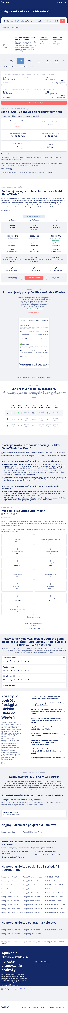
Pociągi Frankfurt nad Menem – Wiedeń (36, 893)
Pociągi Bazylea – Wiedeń (9, 905)
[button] (41, 21)
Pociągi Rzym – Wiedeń (9, 881)
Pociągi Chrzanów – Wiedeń (10, 934)
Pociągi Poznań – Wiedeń (9, 897)
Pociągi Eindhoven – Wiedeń (54, 897)
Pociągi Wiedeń (26, 942)
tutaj (49, 377)
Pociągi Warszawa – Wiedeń (32, 877)
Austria (16, 942)
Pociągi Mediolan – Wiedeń (32, 881)
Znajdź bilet (17, 126)
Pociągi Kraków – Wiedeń (53, 901)
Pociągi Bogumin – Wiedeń (32, 934)
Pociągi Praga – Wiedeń (31, 885)
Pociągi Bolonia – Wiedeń (31, 897)
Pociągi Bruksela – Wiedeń (32, 889)
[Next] (64, 61)
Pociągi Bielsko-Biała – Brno (32, 913)
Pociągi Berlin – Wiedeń (52, 877)
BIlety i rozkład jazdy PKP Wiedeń (13, 857)
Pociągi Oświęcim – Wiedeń (32, 930)
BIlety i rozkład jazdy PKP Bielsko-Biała (47, 854)
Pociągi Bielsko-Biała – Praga (32, 832)
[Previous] (7, 406)
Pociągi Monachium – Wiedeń (11, 885)
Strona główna (6, 942)
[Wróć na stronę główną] (5, 2)
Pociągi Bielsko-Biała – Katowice (12, 913)
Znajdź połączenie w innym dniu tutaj (34, 365)
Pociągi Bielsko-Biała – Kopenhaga (56, 905)
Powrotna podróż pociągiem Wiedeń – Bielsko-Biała (15, 852)
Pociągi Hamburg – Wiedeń (54, 893)
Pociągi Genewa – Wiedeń (31, 901)
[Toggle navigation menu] (65, 2)
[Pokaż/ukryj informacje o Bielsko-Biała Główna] (64, 813)
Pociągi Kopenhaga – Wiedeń (54, 881)
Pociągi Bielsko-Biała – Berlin (10, 832)
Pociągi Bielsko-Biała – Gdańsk (55, 909)
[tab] (9, 67)
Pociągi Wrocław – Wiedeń (10, 901)
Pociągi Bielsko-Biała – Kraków (33, 909)
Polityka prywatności (57, 1008)
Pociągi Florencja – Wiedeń (10, 889)
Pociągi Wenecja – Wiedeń (53, 889)
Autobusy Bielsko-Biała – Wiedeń (45, 851)
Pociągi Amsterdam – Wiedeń (54, 885)
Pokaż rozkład (18, 149)
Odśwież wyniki (32, 312)
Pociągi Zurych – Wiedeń (9, 893)
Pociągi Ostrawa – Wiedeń (53, 930)
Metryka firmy (25, 1008)
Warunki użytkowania (39, 1008)
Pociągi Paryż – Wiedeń (9, 877)
